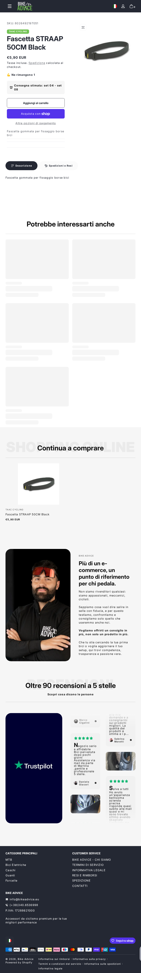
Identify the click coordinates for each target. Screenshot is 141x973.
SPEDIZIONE (81, 880)
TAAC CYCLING (18, 31)
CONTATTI (80, 886)
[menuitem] (37, 860)
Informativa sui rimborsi (54, 958)
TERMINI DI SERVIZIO (88, 865)
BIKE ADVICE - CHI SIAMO (91, 859)
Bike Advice (26, 958)
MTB (9, 859)
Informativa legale (50, 968)
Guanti (10, 875)
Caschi (11, 870)
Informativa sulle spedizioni (102, 963)
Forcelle (11, 880)
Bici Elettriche (16, 865)
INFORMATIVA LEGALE (89, 870)
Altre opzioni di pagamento (35, 123)
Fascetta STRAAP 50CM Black (28, 514)
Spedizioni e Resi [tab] (61, 165)
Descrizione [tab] (23, 165)
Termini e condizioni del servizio (59, 963)
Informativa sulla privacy (89, 958)
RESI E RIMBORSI (84, 875)
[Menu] (10, 6)
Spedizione (37, 63)
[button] (115, 6)
